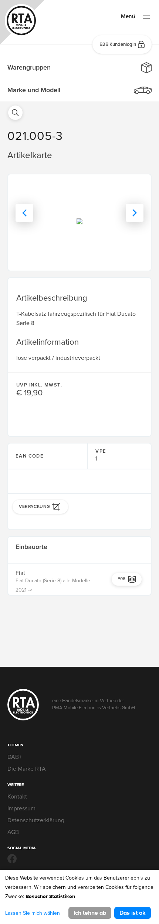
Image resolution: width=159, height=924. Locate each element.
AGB (13, 832)
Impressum (21, 808)
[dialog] (79, 897)
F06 (121, 579)
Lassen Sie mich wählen (32, 913)
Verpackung (34, 506)
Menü (128, 16)
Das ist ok (132, 913)
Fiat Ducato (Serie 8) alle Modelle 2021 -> (53, 585)
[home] (22, 23)
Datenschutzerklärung (35, 820)
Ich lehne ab (90, 913)
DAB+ (14, 757)
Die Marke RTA (26, 769)
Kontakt (17, 797)
